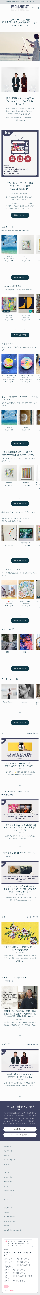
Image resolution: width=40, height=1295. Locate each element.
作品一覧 (7, 1164)
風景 (8, 652)
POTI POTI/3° (26, 256)
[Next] (6, 1286)
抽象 (25, 652)
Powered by (7, 1290)
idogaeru (24, 702)
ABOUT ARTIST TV (9, 1195)
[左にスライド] (16, 272)
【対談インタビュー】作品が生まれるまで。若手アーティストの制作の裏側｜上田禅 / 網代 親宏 (20, 889)
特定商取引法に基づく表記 (12, 1230)
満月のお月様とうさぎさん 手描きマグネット (9, 376)
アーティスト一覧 (9, 1160)
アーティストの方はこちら (20, 1135)
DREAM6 (9, 543)
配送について (8, 1208)
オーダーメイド (9, 1181)
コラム (6, 1186)
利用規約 (7, 1212)
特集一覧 (7, 1173)
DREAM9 (26, 427)
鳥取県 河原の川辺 (26, 543)
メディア (7, 1199)
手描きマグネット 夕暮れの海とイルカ (26, 376)
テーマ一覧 (7, 1146)
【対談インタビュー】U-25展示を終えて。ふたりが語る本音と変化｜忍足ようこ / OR (20, 827)
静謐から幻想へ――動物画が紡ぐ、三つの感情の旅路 (20, 948)
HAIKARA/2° (9, 315)
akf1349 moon (26, 315)
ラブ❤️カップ (9, 601)
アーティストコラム (10, 1190)
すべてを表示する (20, 277)
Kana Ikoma (8, 702)
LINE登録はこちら (20, 1129)
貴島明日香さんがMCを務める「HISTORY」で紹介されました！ (20, 1075)
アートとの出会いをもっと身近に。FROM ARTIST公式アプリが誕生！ (20, 764)
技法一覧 (7, 1155)
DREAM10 (9, 256)
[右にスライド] (24, 272)
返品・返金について (10, 1221)
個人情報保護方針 (9, 1217)
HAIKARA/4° (26, 482)
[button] (2, 8)
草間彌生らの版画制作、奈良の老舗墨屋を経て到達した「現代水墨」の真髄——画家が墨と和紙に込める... (20, 1014)
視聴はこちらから (20, 215)
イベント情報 (8, 1177)
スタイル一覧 (8, 1151)
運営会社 (7, 1225)
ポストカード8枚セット (26, 601)
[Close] (34, 1241)
